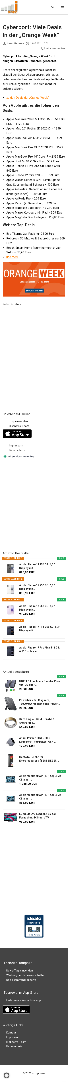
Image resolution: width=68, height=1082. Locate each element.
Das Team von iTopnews (21, 979)
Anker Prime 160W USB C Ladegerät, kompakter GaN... (37, 740)
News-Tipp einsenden (19, 970)
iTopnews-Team (19, 426)
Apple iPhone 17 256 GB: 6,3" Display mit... (37, 566)
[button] (6, 1075)
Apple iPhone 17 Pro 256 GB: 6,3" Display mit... (39, 628)
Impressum (16, 445)
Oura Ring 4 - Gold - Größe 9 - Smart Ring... (37, 721)
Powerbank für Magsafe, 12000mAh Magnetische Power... (39, 702)
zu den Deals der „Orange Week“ (27, 97)
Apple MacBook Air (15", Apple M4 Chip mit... (40, 778)
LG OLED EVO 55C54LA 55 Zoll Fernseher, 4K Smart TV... (38, 815)
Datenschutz (17, 450)
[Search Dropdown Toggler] (53, 7)
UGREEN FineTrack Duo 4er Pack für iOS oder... (39, 683)
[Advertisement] (34, 505)
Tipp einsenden (18, 421)
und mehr (12, 257)
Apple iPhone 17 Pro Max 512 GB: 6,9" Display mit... (39, 649)
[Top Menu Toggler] (63, 7)
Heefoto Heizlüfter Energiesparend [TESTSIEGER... (39, 759)
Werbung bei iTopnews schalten (25, 975)
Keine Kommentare (55, 48)
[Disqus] (34, 354)
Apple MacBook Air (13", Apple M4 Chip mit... (40, 796)
